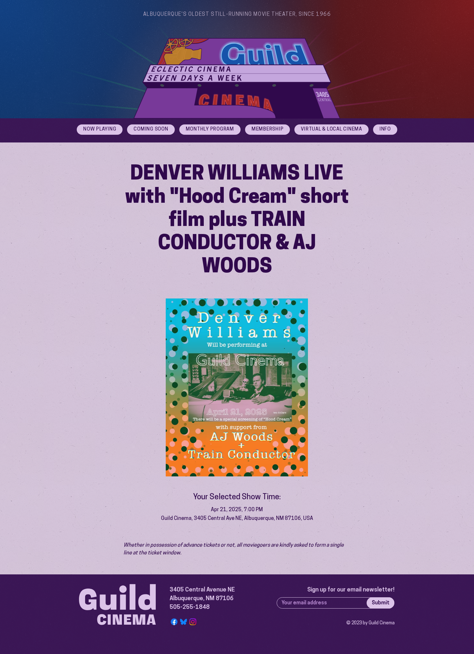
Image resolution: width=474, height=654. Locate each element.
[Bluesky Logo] (183, 621)
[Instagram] (192, 621)
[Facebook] (174, 621)
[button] (385, 129)
